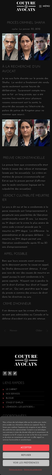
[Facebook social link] (5, 373)
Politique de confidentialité (33, 469)
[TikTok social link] (15, 373)
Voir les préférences (26, 463)
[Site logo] (26, 6)
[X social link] (10, 373)
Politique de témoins (15, 469)
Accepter (26, 448)
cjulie (15, 29)
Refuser (26, 455)
